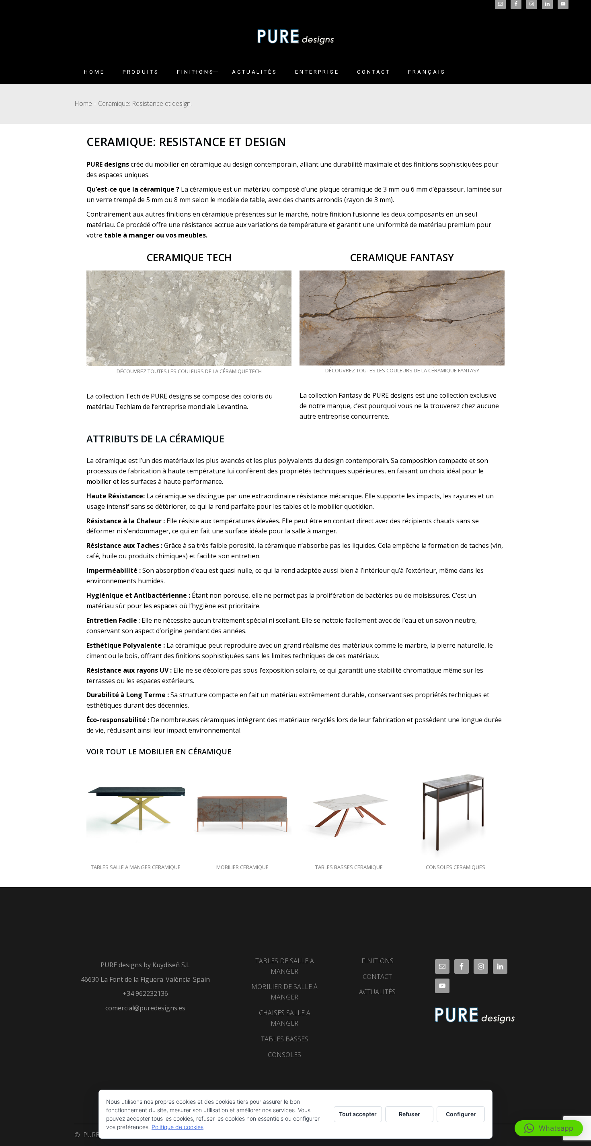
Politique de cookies (177, 1126)
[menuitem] (426, 72)
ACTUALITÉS (377, 991)
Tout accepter (358, 1114)
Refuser (409, 1114)
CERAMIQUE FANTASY (402, 257)
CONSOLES (284, 1054)
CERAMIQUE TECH (189, 257)
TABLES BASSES (284, 1038)
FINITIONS (377, 960)
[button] (549, 1128)
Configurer (461, 1114)
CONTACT (377, 976)
